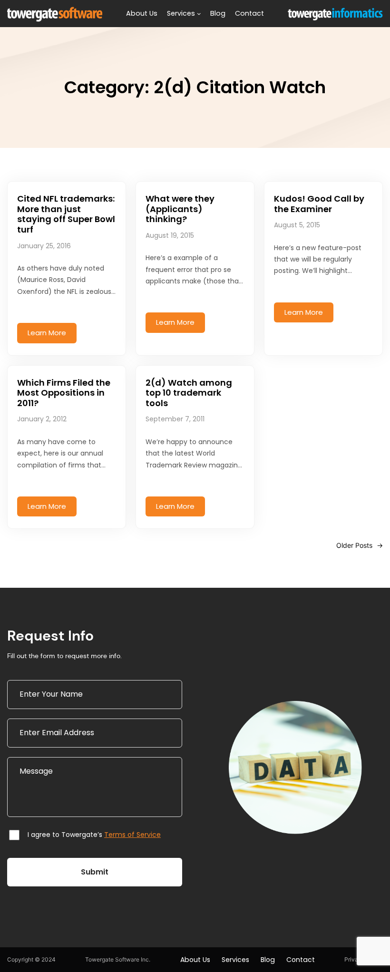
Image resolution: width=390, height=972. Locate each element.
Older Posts (359, 545)
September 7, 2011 (175, 419)
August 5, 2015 (297, 225)
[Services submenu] (199, 13)
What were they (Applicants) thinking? (180, 209)
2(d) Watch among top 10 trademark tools (189, 393)
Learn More (52, 335)
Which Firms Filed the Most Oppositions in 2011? (63, 393)
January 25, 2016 (44, 246)
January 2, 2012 (42, 419)
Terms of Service (132, 834)
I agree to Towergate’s (94, 834)
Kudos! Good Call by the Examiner (319, 204)
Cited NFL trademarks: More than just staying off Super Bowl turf (66, 214)
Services (181, 13)
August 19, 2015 (170, 235)
